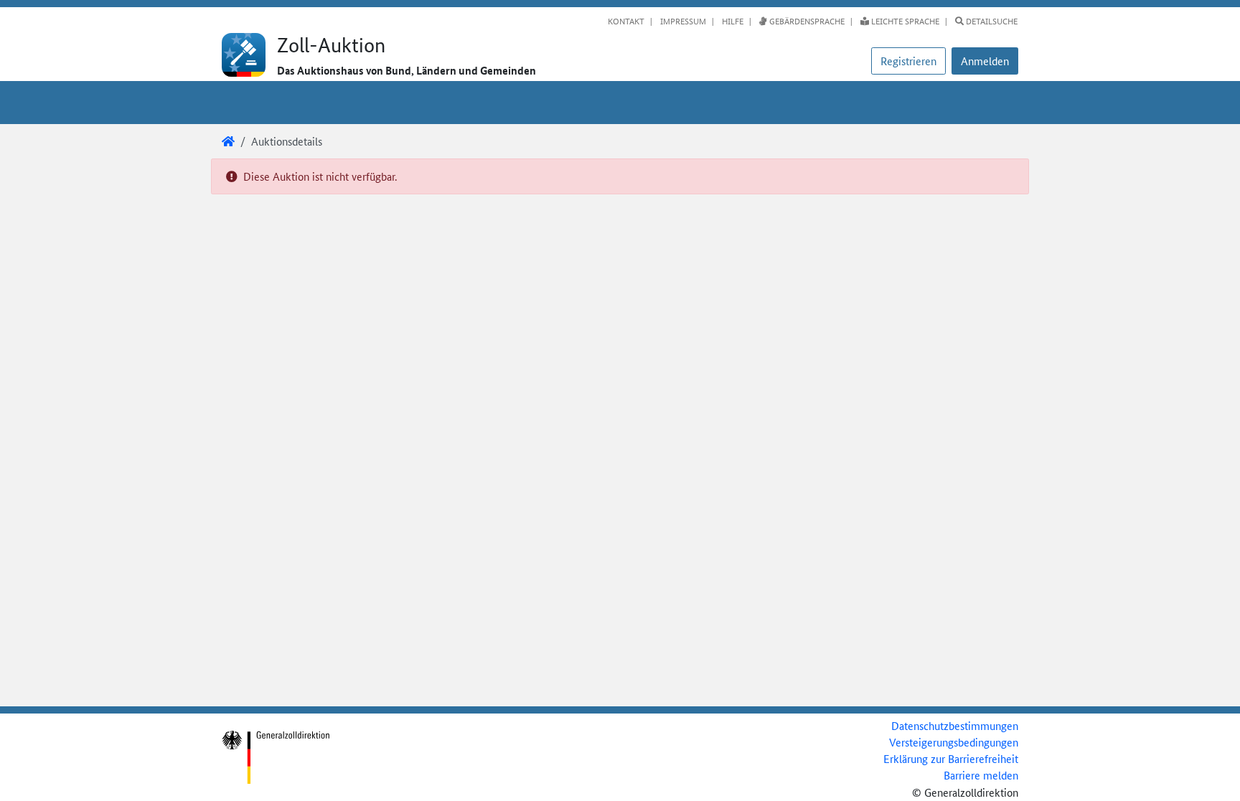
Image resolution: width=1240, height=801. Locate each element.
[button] (985, 61)
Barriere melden (981, 774)
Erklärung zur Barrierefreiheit (950, 758)
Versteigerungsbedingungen (953, 741)
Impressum (682, 20)
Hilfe (731, 20)
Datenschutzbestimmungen (954, 725)
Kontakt (626, 20)
